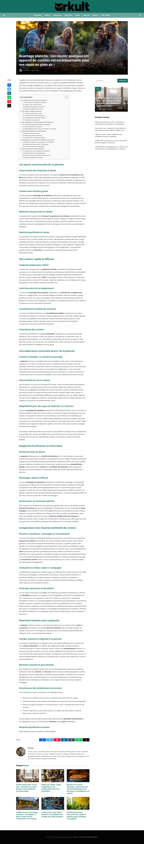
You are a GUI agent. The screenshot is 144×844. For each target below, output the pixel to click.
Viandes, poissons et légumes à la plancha (37, 151)
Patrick (31, 748)
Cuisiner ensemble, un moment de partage (37, 124)
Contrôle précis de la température (35, 115)
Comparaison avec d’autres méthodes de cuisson (37, 140)
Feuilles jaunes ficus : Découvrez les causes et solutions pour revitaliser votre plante (76, 815)
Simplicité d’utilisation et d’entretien (33, 131)
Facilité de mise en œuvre (32, 133)
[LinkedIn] (9, 93)
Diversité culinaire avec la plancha (32, 149)
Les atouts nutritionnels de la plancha (34, 100)
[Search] (140, 15)
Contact (75, 837)
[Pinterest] (9, 101)
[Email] (9, 105)
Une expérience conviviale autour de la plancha (37, 122)
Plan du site (82, 837)
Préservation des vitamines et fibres (35, 102)
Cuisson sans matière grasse (33, 104)
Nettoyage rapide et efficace (33, 135)
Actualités (37, 15)
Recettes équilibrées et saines (34, 109)
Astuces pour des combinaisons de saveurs (38, 155)
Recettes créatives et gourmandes (35, 153)
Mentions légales (92, 837)
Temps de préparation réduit (33, 113)
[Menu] (4, 15)
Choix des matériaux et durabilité (34, 146)
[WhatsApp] (9, 97)
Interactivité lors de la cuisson (33, 126)
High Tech (68, 15)
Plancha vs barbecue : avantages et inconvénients (39, 142)
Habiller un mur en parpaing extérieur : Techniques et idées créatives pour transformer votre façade (27, 815)
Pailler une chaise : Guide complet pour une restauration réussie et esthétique (51, 788)
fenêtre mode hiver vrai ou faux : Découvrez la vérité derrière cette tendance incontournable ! (26, 788)
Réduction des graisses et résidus (35, 107)
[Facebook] (9, 85)
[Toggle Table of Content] (65, 97)
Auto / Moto (105, 15)
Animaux (86, 15)
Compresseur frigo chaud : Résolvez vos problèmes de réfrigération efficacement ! (52, 814)
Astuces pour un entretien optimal (35, 137)
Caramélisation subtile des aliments (35, 118)
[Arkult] (72, 6)
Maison (47, 15)
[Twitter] (9, 89)
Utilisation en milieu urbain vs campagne (36, 144)
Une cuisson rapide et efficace (31, 111)
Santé (78, 15)
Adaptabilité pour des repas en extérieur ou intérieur (40, 129)
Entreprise (57, 15)
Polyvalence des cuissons (32, 120)
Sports (95, 15)
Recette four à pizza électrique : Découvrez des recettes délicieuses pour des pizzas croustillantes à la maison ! (78, 789)
